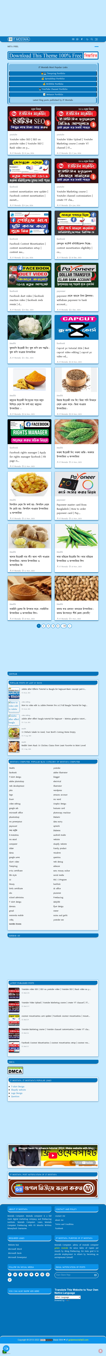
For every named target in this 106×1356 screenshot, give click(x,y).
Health (13, 343)
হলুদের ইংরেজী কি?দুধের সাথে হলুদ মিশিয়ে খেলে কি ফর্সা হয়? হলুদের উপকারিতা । (27, 404)
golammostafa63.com (78, 1340)
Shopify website (18, 1089)
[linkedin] (26, 1274)
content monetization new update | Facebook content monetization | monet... (29, 196)
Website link (13, 1244)
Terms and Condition (64, 1224)
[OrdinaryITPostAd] (53, 55)
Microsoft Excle (14, 1253)
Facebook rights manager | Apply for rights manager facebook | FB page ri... (28, 457)
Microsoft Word (15, 1249)
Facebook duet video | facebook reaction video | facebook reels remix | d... (27, 300)
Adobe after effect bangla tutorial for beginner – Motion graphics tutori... (54, 718)
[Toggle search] (91, 39)
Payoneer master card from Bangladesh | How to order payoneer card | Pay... (71, 509)
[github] (9, 1280)
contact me (60, 1215)
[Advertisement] (53, 18)
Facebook (59, 1228)
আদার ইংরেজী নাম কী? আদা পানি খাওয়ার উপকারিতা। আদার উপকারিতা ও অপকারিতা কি (29, 561)
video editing (26, 702)
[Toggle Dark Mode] (87, 39)
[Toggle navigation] (96, 39)
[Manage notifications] (101, 1351)
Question (15, 1096)
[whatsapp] (77, 39)
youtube (13, 134)
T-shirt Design (17, 1086)
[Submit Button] (95, 1275)
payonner (61, 291)
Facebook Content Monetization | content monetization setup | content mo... (28, 248)
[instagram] (42, 1274)
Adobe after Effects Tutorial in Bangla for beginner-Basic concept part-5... (54, 689)
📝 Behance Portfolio (53, 94)
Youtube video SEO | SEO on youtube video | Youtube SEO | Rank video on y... (26, 144)
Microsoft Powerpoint (17, 1257)
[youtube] (73, 39)
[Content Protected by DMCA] (46, 1340)
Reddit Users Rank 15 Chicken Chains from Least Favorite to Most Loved (54, 745)
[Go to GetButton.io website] (6, 1353)
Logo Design (16, 1093)
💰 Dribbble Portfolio (53, 84)
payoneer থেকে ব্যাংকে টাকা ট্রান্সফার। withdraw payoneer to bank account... (75, 300)
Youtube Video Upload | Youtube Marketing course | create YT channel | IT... (75, 144)
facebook (14, 186)
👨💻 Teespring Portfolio (53, 73)
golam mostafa (61, 1248)
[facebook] (82, 39)
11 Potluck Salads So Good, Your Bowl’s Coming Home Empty (49, 732)
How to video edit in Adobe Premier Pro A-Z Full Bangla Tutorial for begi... (54, 705)
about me (59, 1220)
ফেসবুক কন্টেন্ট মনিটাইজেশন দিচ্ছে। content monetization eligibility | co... (74, 248)
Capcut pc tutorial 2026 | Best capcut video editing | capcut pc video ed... (74, 352)
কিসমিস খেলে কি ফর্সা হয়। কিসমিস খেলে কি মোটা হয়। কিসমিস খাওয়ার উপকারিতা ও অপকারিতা (29, 509)
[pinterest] (31, 1274)
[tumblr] (20, 1274)
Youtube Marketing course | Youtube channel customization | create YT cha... (75, 196)
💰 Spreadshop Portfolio (53, 78)
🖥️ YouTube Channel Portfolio (53, 89)
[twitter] (37, 1274)
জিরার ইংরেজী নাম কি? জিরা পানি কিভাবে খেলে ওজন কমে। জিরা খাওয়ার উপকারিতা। (76, 404)
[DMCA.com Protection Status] (15, 1070)
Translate (74, 1300)
